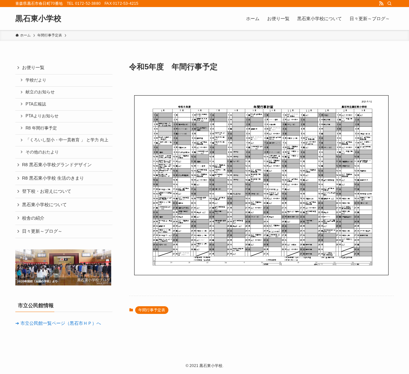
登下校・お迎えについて (46, 191)
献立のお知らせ (40, 92)
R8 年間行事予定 (41, 128)
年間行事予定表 (151, 310)
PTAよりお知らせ (42, 116)
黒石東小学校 (38, 18)
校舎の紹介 (33, 218)
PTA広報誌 (36, 104)
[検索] (389, 3)
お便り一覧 (33, 67)
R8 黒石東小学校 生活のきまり (53, 178)
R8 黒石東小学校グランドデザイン (57, 164)
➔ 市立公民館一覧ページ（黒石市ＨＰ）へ (58, 323)
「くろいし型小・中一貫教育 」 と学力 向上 (67, 140)
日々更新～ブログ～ (42, 231)
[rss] (381, 3)
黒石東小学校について (44, 204)
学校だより (36, 80)
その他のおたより (42, 152)
